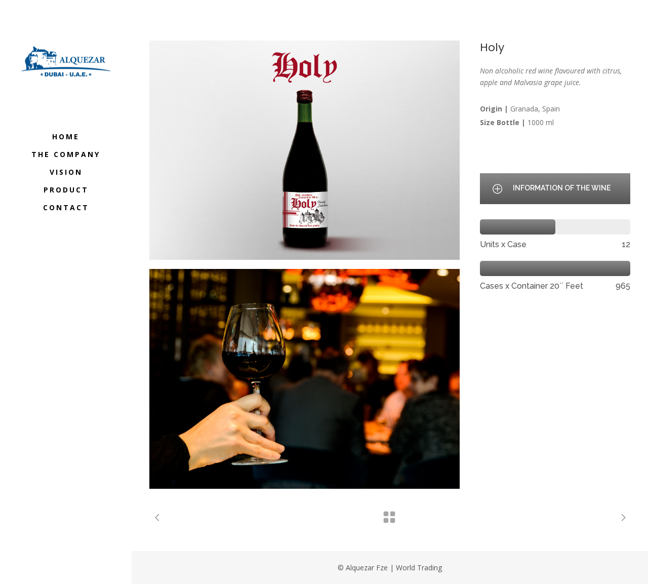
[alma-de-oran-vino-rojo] (304, 378)
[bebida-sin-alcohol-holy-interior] (304, 150)
